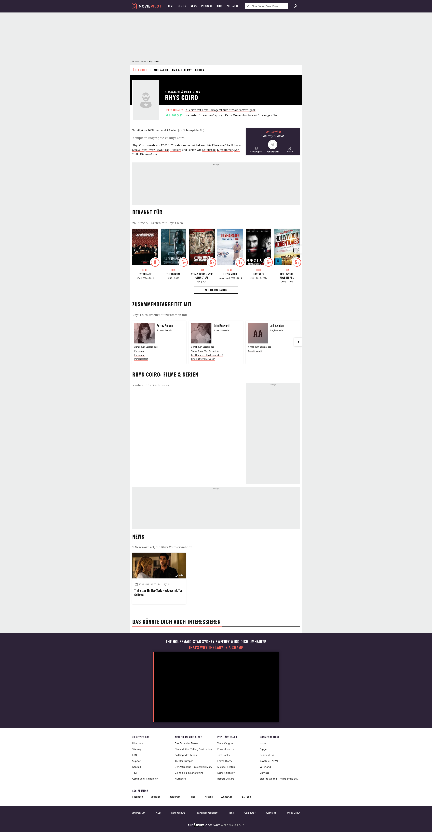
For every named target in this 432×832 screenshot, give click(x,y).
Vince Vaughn (225, 743)
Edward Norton (226, 749)
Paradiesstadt (141, 358)
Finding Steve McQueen (203, 358)
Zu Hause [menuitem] (233, 6)
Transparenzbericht (207, 812)
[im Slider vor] (298, 249)
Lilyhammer (225, 150)
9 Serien (172, 130)
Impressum (138, 812)
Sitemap (137, 749)
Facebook (137, 796)
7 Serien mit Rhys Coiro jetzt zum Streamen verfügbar (220, 110)
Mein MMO (293, 812)
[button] (256, 150)
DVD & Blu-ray (182, 70)
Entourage (209, 150)
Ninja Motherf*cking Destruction (193, 749)
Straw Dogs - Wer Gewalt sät (150, 150)
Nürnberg (180, 778)
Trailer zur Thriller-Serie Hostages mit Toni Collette (158, 592)
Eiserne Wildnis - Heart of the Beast (280, 778)
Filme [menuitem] (170, 6)
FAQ (134, 755)
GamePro (271, 812)
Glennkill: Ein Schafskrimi (189, 772)
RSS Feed (246, 796)
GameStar (249, 812)
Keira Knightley (226, 772)
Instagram (174, 796)
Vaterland (265, 766)
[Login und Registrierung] (295, 6)
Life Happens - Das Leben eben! (207, 354)
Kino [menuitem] (220, 6)
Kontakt (136, 766)
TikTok (191, 796)
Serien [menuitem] (182, 6)
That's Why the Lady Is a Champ (216, 647)
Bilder (199, 70)
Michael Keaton (226, 766)
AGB (158, 812)
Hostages (258, 274)
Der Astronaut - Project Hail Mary (193, 766)
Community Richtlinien (145, 778)
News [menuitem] (194, 6)
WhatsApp (227, 796)
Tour (134, 772)
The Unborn (233, 145)
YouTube (155, 796)
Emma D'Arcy (224, 760)
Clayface (264, 772)
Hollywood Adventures (287, 275)
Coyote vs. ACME (269, 760)
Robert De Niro (225, 778)
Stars (143, 61)
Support (136, 760)
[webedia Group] (216, 825)
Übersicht (140, 70)
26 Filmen (154, 130)
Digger (264, 749)
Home (135, 61)
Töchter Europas (184, 760)
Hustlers (175, 150)
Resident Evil (267, 755)
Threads (208, 796)
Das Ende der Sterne (186, 743)
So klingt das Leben (186, 755)
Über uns (137, 743)
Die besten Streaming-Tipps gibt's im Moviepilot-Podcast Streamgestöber (232, 115)
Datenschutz (178, 812)
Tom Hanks (223, 755)
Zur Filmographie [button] (216, 290)
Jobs (231, 812)
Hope (263, 743)
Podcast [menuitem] (206, 6)
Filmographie (160, 70)
